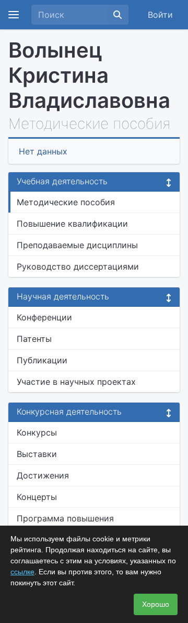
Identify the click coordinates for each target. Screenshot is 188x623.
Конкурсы (37, 432)
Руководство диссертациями (78, 266)
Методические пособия (66, 202)
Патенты (34, 338)
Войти (160, 14)
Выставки (37, 454)
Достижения (43, 475)
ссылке (22, 572)
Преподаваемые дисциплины (77, 245)
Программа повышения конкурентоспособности (68, 524)
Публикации (42, 360)
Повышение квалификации (72, 223)
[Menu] (13, 14)
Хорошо (155, 604)
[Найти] (117, 14)
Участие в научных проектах (76, 381)
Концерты (37, 497)
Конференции (44, 317)
